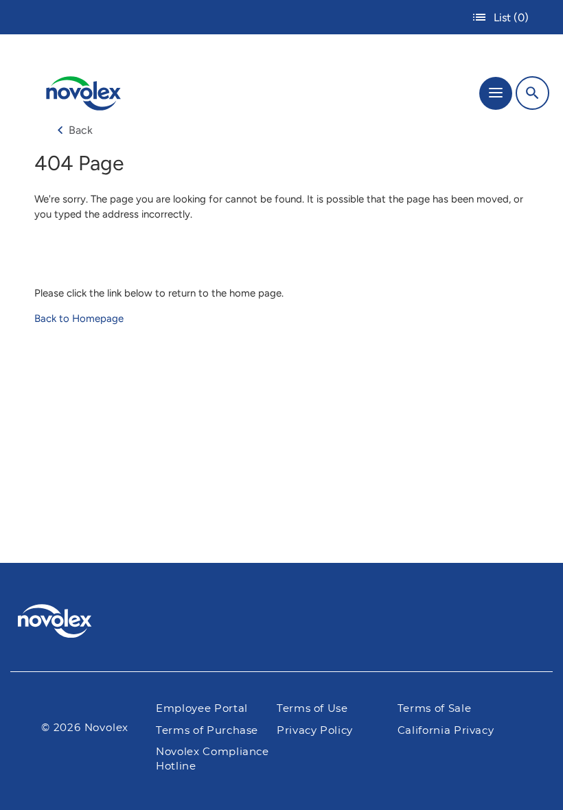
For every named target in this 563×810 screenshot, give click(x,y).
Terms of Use (312, 709)
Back (81, 130)
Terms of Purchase (207, 731)
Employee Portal (202, 709)
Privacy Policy (315, 731)
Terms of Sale (434, 709)
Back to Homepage (79, 318)
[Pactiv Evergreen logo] (66, 623)
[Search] (532, 93)
